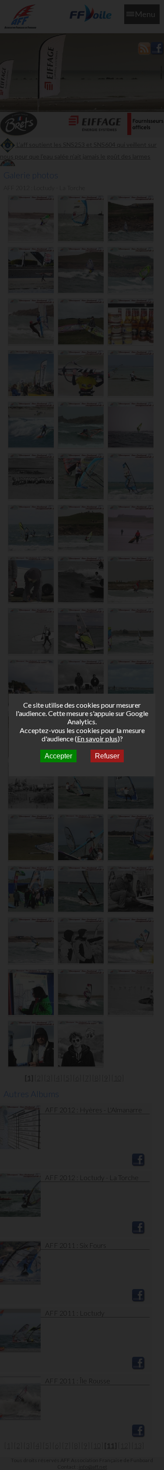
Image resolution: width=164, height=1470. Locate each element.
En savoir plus (97, 738)
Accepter (58, 756)
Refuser (107, 756)
